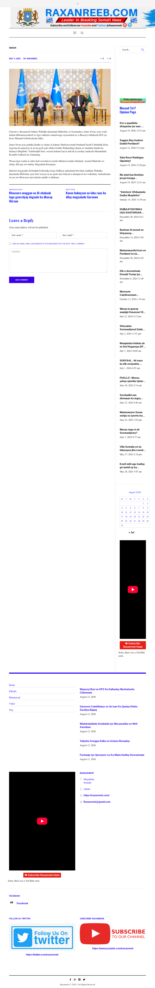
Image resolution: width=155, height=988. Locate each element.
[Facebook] (70, 979)
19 (130, 517)
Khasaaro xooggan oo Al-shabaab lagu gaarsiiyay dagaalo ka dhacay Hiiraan (31, 196)
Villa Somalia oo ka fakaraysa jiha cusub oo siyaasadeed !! (131, 449)
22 (143, 517)
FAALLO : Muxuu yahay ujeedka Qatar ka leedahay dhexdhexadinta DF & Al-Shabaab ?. (132, 380)
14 (139, 512)
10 (122, 512)
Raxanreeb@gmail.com (97, 802)
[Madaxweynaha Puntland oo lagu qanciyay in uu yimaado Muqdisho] (60, 97)
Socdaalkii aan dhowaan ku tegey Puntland (130, 397)
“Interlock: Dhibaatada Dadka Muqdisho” (132, 194)
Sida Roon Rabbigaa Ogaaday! (131, 159)
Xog (11, 709)
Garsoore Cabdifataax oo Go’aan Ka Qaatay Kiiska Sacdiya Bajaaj (108, 708)
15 (143, 512)
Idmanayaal (14, 697)
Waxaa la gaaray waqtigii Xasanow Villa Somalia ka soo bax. (132, 311)
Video (12, 703)
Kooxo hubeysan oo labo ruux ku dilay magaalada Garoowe (86, 194)
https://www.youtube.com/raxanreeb (112, 948)
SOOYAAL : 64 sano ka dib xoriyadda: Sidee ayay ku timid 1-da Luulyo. (133, 362)
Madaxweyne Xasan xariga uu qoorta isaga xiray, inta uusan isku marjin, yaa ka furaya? (132, 414)
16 (147, 512)
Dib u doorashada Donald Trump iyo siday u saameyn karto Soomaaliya (133, 273)
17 (122, 517)
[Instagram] (79, 979)
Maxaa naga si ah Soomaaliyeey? (130, 431)
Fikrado (12, 691)
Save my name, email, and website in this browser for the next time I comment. (48, 244)
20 (135, 517)
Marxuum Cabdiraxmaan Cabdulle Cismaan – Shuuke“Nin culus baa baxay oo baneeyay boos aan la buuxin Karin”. (133, 293)
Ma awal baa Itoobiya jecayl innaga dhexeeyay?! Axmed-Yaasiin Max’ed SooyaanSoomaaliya (132, 177)
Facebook (22, 903)
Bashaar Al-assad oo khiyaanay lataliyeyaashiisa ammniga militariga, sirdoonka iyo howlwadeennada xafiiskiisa (132, 232)
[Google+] (75, 979)
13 (135, 512)
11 (126, 512)
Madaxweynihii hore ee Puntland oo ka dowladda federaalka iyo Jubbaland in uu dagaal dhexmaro (133, 252)
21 (139, 517)
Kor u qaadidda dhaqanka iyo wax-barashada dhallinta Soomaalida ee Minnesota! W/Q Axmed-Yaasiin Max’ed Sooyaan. (133, 125)
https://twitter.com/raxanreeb (42, 954)
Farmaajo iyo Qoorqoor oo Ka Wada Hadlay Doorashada (112, 755)
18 (126, 517)
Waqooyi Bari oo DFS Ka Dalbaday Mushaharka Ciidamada (107, 691)
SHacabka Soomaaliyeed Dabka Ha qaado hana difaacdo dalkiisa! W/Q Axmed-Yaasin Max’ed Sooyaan (132, 328)
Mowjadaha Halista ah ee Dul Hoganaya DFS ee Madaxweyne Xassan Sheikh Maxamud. (132, 345)
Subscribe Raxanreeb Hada (132, 645)
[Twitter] (84, 979)
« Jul (131, 532)
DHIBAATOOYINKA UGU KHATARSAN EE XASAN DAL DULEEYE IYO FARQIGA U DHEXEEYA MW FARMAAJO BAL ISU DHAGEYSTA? (132, 211)
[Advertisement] (131, 79)
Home (12, 685)
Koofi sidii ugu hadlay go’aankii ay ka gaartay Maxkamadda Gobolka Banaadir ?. (132, 466)
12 (130, 512)
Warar (12, 48)
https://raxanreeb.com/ (96, 795)
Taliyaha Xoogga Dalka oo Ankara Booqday (105, 741)
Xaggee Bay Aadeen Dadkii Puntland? (131, 142)
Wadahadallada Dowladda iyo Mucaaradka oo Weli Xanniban (108, 725)
